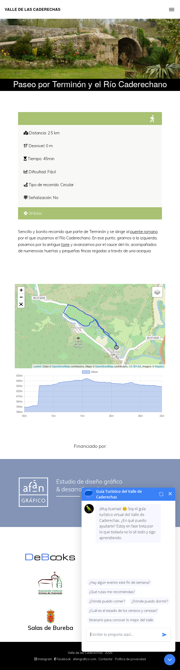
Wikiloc (35, 213)
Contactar (105, 659)
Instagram (44, 659)
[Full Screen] (21, 304)
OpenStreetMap (61, 366)
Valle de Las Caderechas (32, 9)
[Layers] (157, 292)
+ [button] (21, 290)
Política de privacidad (130, 659)
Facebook (63, 659)
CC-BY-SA (135, 366)
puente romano (144, 231)
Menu (171, 13)
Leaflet (37, 366)
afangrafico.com (84, 659)
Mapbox (159, 366)
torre (65, 244)
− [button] (21, 297)
